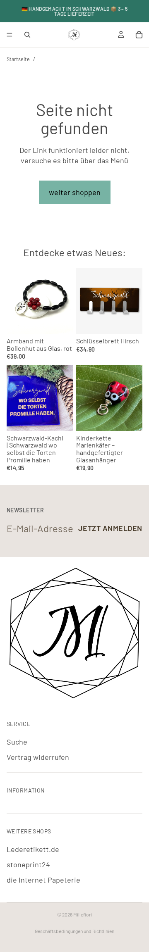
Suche (17, 741)
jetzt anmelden (110, 528)
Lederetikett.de (33, 849)
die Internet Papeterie (43, 879)
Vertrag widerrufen (38, 757)
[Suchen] (27, 35)
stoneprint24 (28, 864)
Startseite (18, 59)
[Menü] (9, 34)
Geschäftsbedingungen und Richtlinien (74, 931)
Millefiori (82, 914)
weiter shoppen (75, 192)
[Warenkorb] (139, 35)
